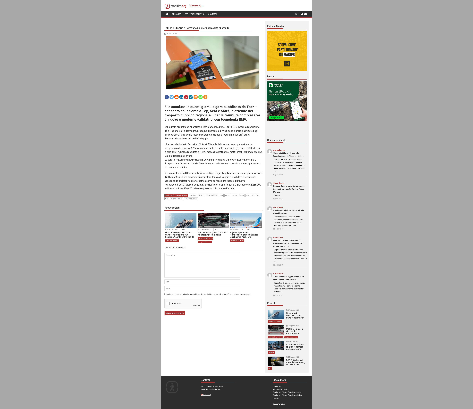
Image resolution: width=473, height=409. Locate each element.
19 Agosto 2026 (237, 229)
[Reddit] (176, 97)
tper (166, 199)
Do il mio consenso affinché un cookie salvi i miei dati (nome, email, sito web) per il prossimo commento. (209, 294)
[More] (205, 97)
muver (227, 195)
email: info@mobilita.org (210, 389)
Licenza (276, 398)
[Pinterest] (186, 97)
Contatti (212, 14)
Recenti (271, 303)
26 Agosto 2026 (205, 229)
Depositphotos (279, 404)
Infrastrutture (202, 238)
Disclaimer (277, 386)
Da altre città (169, 195)
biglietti (200, 195)
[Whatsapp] (200, 97)
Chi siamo (176, 14)
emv (221, 195)
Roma (211, 238)
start (253, 195)
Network (195, 6)
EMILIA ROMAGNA (211, 195)
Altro (270, 368)
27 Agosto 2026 (172, 229)
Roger (242, 195)
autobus (193, 195)
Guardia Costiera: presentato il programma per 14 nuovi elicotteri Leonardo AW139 (288, 243)
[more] (205, 97)
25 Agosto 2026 (293, 341)
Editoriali (271, 352)
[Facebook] (167, 97)
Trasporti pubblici (176, 199)
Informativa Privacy (280, 389)
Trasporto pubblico (181, 195)
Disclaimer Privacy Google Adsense (287, 392)
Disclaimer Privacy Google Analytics (287, 395)
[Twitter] (171, 97)
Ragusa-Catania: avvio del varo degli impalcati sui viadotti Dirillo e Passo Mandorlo (288, 189)
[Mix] (196, 97)
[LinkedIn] (181, 97)
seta (247, 195)
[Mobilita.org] (167, 14)
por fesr (234, 195)
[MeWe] (191, 97)
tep (258, 195)
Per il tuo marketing (194, 14)
